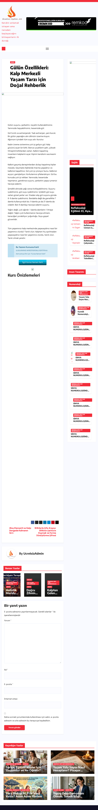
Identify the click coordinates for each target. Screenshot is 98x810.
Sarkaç (25, 764)
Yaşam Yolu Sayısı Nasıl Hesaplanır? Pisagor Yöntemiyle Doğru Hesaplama (69, 771)
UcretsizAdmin (33, 553)
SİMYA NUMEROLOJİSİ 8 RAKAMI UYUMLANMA (82, 361)
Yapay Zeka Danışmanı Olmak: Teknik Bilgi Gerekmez (68, 796)
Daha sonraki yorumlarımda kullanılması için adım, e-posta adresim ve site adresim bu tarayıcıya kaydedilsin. (31, 719)
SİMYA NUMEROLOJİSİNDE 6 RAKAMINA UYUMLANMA (80, 392)
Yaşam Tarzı (25, 790)
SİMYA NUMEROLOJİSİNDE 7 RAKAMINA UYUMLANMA (82, 376)
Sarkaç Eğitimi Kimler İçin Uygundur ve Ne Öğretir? (23, 768)
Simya (12, 62)
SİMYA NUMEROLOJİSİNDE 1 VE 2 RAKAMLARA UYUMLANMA (80, 438)
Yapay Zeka (69, 790)
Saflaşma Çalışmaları (31, 583)
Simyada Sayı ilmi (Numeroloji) (52, 583)
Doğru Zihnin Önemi (31, 593)
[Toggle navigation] (47, 49)
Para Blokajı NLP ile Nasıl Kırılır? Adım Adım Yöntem (24, 794)
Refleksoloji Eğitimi (78, 204)
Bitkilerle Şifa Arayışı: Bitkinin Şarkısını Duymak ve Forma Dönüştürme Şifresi (45, 532)
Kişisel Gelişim (58, 790)
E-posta (8, 684)
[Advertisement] (33, 409)
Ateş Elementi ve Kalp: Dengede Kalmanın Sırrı (20, 530)
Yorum (7, 621)
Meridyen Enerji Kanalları (12, 583)
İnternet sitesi (10, 699)
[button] (90, 49)
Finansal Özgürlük (13, 790)
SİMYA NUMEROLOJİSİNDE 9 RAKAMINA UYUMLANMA (82, 346)
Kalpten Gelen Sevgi (52, 593)
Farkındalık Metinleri (14, 764)
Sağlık (29, 579)
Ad (6, 670)
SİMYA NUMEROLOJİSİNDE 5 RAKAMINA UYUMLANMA (82, 407)
